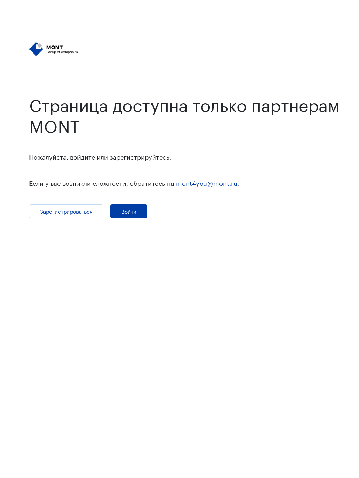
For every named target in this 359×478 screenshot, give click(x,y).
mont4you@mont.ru (206, 182)
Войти (128, 211)
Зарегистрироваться (66, 211)
